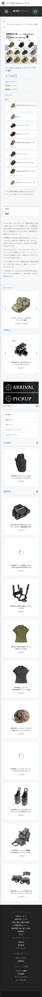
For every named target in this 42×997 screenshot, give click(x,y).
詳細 (7, 213)
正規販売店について (21, 925)
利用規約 (21, 931)
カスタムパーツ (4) (11, 435)
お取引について (21, 916)
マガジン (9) (9, 425)
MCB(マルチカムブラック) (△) (25, 162)
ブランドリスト (21, 958)
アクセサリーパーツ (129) (13, 430)
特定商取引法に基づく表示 (20, 928)
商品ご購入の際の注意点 (21, 922)
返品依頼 (21, 945)
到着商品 (21, 961)
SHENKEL (14, 82)
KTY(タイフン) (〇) (21, 154)
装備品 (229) (9, 420)
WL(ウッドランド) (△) (22, 134)
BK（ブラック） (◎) (22, 125)
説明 (7, 208)
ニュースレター (21, 980)
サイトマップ (21, 948)
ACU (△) (18, 117)
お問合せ (21, 942)
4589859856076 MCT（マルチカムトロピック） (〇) (23, 173)
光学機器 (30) (9, 415)
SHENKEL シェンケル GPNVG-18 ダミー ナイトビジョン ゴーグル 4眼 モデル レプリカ (20, 893)
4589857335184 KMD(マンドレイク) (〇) (22, 145)
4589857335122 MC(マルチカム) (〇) (23, 107)
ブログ (21, 934)
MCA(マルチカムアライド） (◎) (25, 182)
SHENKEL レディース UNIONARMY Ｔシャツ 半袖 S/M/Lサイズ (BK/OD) (21, 690)
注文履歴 (21, 974)
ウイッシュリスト (21, 977)
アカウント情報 (21, 971)
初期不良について (21, 919)
